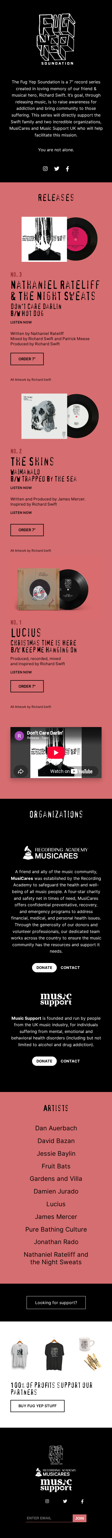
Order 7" (27, 686)
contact (70, 968)
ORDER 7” (27, 359)
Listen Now (21, 322)
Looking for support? (56, 1302)
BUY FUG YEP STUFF (37, 1406)
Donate (44, 967)
